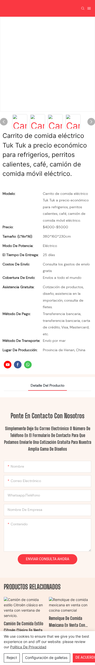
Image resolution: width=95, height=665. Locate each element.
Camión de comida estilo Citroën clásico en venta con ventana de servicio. (23, 627)
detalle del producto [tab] (47, 385)
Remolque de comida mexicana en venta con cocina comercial (67, 622)
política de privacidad (28, 647)
